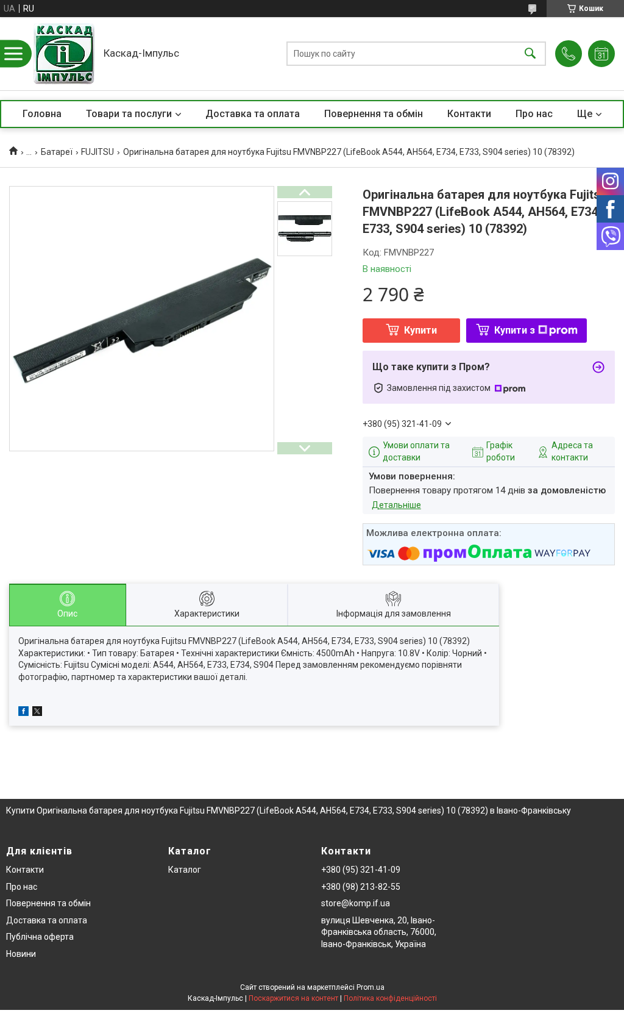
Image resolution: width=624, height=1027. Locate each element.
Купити (420, 330)
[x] (37, 713)
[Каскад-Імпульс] (64, 53)
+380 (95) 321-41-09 (360, 870)
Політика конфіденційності (390, 998)
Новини (21, 954)
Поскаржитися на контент (293, 998)
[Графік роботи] (601, 53)
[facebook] (23, 713)
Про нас (534, 114)
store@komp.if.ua (355, 903)
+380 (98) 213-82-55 (360, 887)
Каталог (184, 870)
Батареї (57, 152)
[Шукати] (530, 54)
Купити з (514, 330)
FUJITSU (97, 152)
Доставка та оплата (252, 114)
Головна (42, 114)
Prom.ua (370, 987)
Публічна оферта (40, 937)
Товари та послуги (129, 114)
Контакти (469, 114)
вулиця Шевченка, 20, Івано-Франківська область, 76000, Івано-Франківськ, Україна (378, 932)
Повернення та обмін (373, 114)
